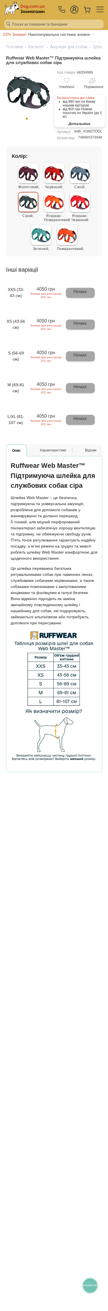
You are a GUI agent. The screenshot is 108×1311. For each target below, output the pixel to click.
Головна (14, 46)
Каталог (36, 46)
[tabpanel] (28, 92)
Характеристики (53, 450)
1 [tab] (28, 120)
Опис (16, 451)
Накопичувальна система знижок (47, 34)
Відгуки (90, 450)
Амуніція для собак (69, 46)
